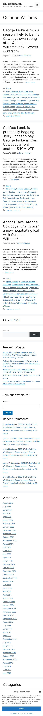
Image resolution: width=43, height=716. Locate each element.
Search (6, 330)
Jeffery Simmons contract (13, 294)
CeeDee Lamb (8, 94)
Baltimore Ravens (26, 91)
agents (8, 282)
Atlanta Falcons (12, 91)
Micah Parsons (9, 107)
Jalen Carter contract (25, 291)
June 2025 (7, 551)
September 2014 (9, 639)
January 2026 (8, 527)
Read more (30, 82)
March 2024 (8, 598)
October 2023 (8, 615)
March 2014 (7, 646)
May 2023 (7, 632)
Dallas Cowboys (20, 98)
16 (12, 320)
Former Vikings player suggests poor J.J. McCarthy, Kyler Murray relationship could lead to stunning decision (19, 355)
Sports (8, 88)
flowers (6, 101)
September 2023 (10, 619)
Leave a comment (13, 116)
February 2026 (9, 524)
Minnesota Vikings (23, 107)
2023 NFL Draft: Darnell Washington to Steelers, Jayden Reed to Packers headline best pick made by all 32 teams (21, 441)
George (13, 101)
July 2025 (7, 547)
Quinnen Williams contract (19, 303)
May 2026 (7, 513)
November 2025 (9, 534)
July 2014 (7, 643)
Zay (22, 113)
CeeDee (27, 189)
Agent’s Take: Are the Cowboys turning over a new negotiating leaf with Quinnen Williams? (21, 230)
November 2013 (9, 653)
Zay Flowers (29, 113)
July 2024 (7, 585)
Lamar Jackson (30, 104)
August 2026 (8, 503)
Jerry (5, 204)
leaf (26, 294)
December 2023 (9, 609)
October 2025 (8, 537)
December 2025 (9, 530)
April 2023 (7, 636)
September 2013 (9, 660)
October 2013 (8, 656)
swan (10, 113)
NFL (33, 107)
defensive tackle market (18, 288)
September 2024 (10, 578)
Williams (16, 113)
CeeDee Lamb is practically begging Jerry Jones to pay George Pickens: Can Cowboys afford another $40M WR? (20, 138)
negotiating (33, 294)
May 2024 (7, 592)
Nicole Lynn (23, 297)
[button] (40, 692)
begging (19, 189)
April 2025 (7, 558)
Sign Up (7, 413)
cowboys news (33, 195)
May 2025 (7, 554)
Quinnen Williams (25, 110)
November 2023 (9, 612)
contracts (27, 94)
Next (17, 320)
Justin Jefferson (16, 104)
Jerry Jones (12, 204)
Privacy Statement (27, 713)
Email (5, 401)
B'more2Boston (12, 3)
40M (7, 189)
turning (34, 303)
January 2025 (8, 568)
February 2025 (9, 564)
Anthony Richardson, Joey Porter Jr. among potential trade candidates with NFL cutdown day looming (21, 363)
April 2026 (7, 517)
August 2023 (8, 622)
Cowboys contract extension (14, 195)
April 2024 (7, 595)
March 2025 (8, 561)
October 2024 (8, 575)
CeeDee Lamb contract (18, 192)
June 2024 (7, 588)
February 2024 (9, 602)
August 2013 (8, 663)
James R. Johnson (10, 463)
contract (19, 94)
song (5, 113)
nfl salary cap (12, 297)
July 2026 (7, 507)
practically (14, 207)
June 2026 (7, 510)
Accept (21, 709)
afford (12, 189)
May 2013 (7, 673)
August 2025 (8, 544)
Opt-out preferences (15, 713)
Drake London (34, 98)
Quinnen (13, 110)
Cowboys (35, 94)
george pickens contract (26, 201)
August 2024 (8, 581)
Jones (20, 204)
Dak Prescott (8, 98)
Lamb (26, 204)
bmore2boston (9, 424)
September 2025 (9, 541)
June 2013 (7, 670)
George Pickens (23, 101)
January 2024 (8, 605)
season (35, 110)
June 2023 (7, 629)
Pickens (6, 110)
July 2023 (7, 626)
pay (35, 204)
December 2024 (9, 571)
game (5, 438)
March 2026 (8, 520)
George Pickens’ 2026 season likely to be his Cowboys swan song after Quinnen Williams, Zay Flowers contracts (21, 40)
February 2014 (9, 649)
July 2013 (7, 666)
